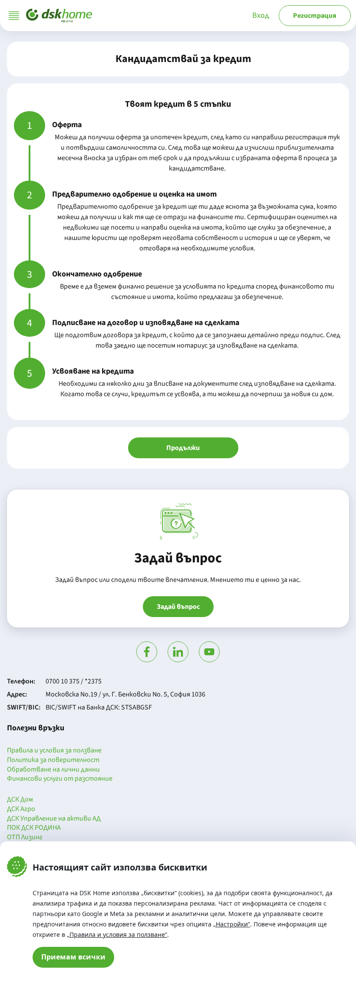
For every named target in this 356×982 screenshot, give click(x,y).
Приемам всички (73, 957)
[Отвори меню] (14, 15)
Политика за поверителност (53, 760)
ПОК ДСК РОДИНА (34, 827)
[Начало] (59, 15)
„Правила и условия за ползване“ (117, 934)
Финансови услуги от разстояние (59, 778)
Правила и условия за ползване (54, 750)
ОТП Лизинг (25, 837)
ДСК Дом (20, 799)
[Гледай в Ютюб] (209, 651)
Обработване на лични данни (53, 769)
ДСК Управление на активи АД (54, 818)
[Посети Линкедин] (178, 651)
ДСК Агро (21, 809)
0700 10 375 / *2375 (74, 681)
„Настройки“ (231, 924)
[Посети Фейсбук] (146, 651)
